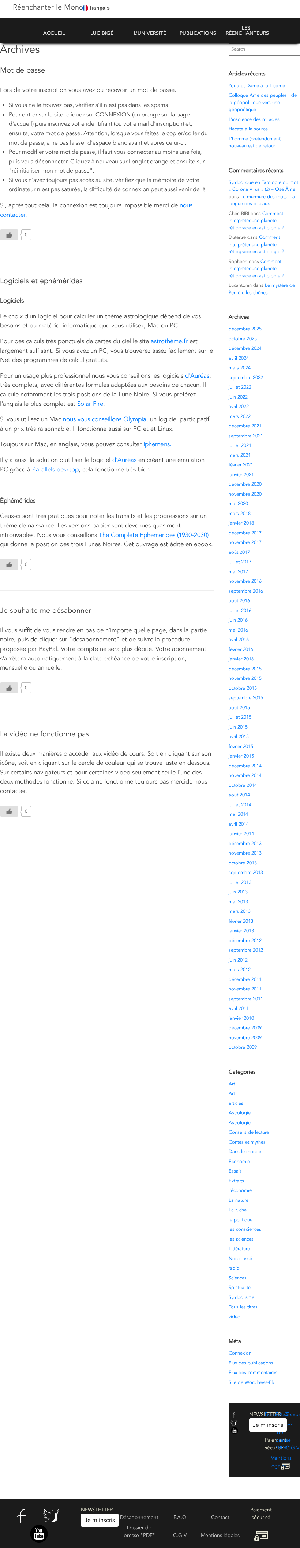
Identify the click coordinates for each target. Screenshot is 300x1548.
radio (234, 1268)
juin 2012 (238, 960)
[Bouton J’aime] (9, 234)
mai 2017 (238, 572)
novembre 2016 (245, 581)
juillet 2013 (240, 882)
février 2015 (241, 746)
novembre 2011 (245, 989)
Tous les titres (243, 1307)
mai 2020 (238, 503)
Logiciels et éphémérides (41, 281)
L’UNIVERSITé (150, 33)
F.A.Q (282, 1414)
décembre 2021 (245, 426)
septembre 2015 (246, 698)
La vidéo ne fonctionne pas (44, 734)
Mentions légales (220, 1535)
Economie (239, 1161)
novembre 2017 (245, 542)
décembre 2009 (245, 1028)
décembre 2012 (245, 940)
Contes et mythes (247, 1142)
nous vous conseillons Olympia (104, 419)
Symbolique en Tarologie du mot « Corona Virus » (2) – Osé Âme (263, 186)
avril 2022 (239, 406)
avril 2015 (239, 736)
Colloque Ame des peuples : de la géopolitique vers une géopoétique (263, 102)
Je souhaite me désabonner (45, 610)
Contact (220, 1517)
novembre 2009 (245, 1037)
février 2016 (241, 649)
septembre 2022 (246, 377)
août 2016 (239, 600)
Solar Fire (90, 404)
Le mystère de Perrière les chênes (262, 289)
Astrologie (240, 1113)
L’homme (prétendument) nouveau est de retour (255, 142)
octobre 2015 (243, 688)
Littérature (239, 1248)
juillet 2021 (240, 445)
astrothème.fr (169, 341)
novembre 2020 (245, 494)
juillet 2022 (240, 387)
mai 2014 (238, 814)
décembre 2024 (245, 348)
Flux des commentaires (253, 1372)
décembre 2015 (245, 669)
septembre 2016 (246, 591)
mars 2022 (240, 416)
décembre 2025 (245, 329)
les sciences (241, 1239)
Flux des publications (251, 1363)
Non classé (240, 1258)
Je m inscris (268, 1425)
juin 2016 (238, 620)
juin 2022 (238, 397)
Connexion (240, 1353)
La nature (238, 1200)
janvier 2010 (241, 1018)
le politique (240, 1219)
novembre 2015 (245, 678)
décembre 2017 (245, 533)
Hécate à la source (248, 129)
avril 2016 (239, 639)
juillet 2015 (240, 717)
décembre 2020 (245, 484)
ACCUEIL (54, 33)
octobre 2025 (243, 339)
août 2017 (239, 552)
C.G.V (293, 1447)
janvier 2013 (241, 930)
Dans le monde (245, 1151)
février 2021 (241, 465)
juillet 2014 (240, 804)
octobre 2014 (243, 785)
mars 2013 (240, 911)
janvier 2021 (241, 474)
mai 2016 (238, 630)
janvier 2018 (241, 523)
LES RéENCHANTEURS (247, 31)
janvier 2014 (241, 833)
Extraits (236, 1181)
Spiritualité (240, 1287)
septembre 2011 (246, 999)
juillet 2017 (240, 562)
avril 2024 (239, 358)
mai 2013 (238, 902)
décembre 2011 (245, 979)
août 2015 (239, 707)
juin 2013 (238, 892)
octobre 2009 (243, 1047)
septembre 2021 (246, 436)
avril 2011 (239, 1008)
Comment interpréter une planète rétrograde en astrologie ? (256, 220)
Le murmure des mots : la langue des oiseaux (262, 200)
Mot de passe (22, 70)
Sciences (238, 1278)
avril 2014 (239, 824)
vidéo (234, 1317)
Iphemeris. (157, 444)
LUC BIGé (101, 33)
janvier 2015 (241, 756)
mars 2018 (240, 513)
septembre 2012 (246, 950)
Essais (235, 1171)
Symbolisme (241, 1297)
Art (232, 1084)
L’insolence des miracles (254, 119)
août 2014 (239, 795)
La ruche (238, 1210)
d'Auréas (197, 375)
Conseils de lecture (249, 1132)
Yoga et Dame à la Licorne (257, 85)
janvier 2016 (241, 659)
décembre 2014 (245, 766)
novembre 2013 (245, 853)
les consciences (245, 1229)
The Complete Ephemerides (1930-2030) (154, 535)
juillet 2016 (240, 610)
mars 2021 (240, 455)
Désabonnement (139, 1517)
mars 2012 (240, 969)
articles (236, 1103)
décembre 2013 (245, 843)
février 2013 (241, 921)
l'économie (240, 1190)
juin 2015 (238, 727)
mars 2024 (240, 367)
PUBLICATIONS (198, 33)
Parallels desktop (55, 469)
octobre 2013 (243, 863)
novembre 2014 (245, 775)
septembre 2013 (246, 872)
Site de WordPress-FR (251, 1382)
